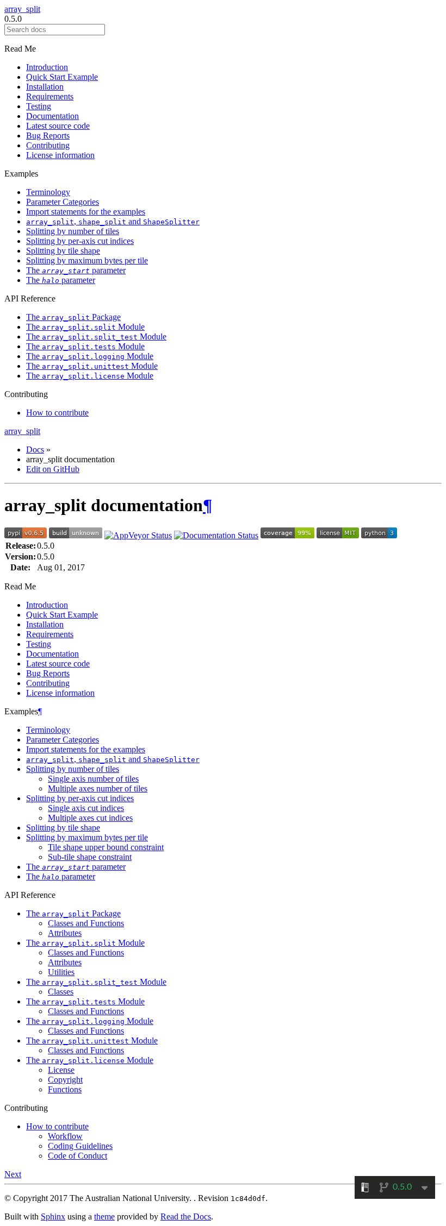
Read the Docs (185, 1216)
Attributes (65, 933)
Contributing (48, 145)
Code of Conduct (77, 1155)
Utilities (61, 972)
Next (12, 1174)
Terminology (48, 192)
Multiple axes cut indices (90, 817)
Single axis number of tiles (93, 778)
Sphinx (53, 1216)
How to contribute (57, 412)
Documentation (52, 116)
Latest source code (58, 125)
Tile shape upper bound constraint (106, 847)
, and (113, 221)
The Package (73, 317)
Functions (65, 1089)
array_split (22, 9)
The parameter (76, 270)
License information (60, 155)
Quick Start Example (62, 76)
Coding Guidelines (80, 1145)
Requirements (49, 96)
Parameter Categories (62, 201)
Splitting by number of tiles (72, 231)
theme (104, 1216)
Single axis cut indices (86, 808)
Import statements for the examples (85, 211)
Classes (60, 991)
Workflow (65, 1136)
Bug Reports (48, 135)
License (61, 1069)
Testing (38, 106)
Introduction (47, 67)
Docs (35, 449)
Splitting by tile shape (63, 250)
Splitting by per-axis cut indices (80, 241)
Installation (45, 86)
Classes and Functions (86, 923)
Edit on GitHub (52, 469)
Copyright (65, 1079)
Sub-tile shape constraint (90, 857)
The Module (85, 326)
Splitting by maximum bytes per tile (87, 260)
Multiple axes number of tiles (97, 788)
